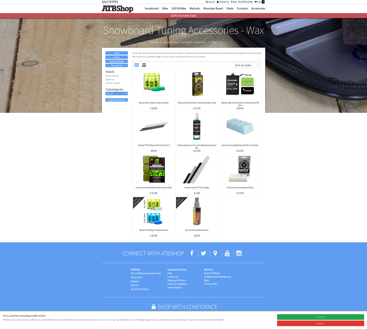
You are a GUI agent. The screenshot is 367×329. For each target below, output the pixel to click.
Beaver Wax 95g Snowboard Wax (153, 230)
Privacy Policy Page (108, 319)
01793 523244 (141, 289)
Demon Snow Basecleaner (197, 230)
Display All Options (116, 99)
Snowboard (152, 8)
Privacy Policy (210, 284)
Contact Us (172, 276)
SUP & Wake (179, 8)
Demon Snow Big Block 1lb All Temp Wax (240, 145)
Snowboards (116, 65)
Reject (321, 323)
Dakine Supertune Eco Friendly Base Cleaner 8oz (196, 146)
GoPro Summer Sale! (183, 16)
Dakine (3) (110, 79)
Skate (229, 8)
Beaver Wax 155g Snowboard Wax (153, 102)
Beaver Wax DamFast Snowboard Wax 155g (197, 102)
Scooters (242, 8)
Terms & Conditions (177, 284)
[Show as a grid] (137, 65)
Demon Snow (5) (113, 83)
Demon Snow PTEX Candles (197, 187)
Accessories (258, 8)
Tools (116, 53)
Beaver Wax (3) (112, 75)
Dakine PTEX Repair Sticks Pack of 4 (154, 145)
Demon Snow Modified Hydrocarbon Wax (154, 187)
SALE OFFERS (110, 2)
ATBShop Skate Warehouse (217, 276)
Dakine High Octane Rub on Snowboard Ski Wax (240, 104)
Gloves (117, 57)
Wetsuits (195, 8)
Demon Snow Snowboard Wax (240, 187)
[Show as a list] (144, 65)
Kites (165, 8)
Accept (320, 317)
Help (169, 273)
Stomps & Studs (117, 61)
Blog (206, 280)
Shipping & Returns (176, 280)
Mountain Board (213, 8)
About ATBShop (212, 273)
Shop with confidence (187, 306)
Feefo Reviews (174, 287)
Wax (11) (109, 93)
